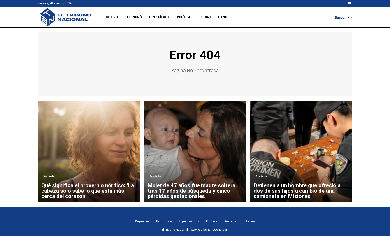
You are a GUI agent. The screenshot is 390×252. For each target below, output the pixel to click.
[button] (343, 18)
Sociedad (49, 176)
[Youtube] (349, 3)
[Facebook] (344, 3)
